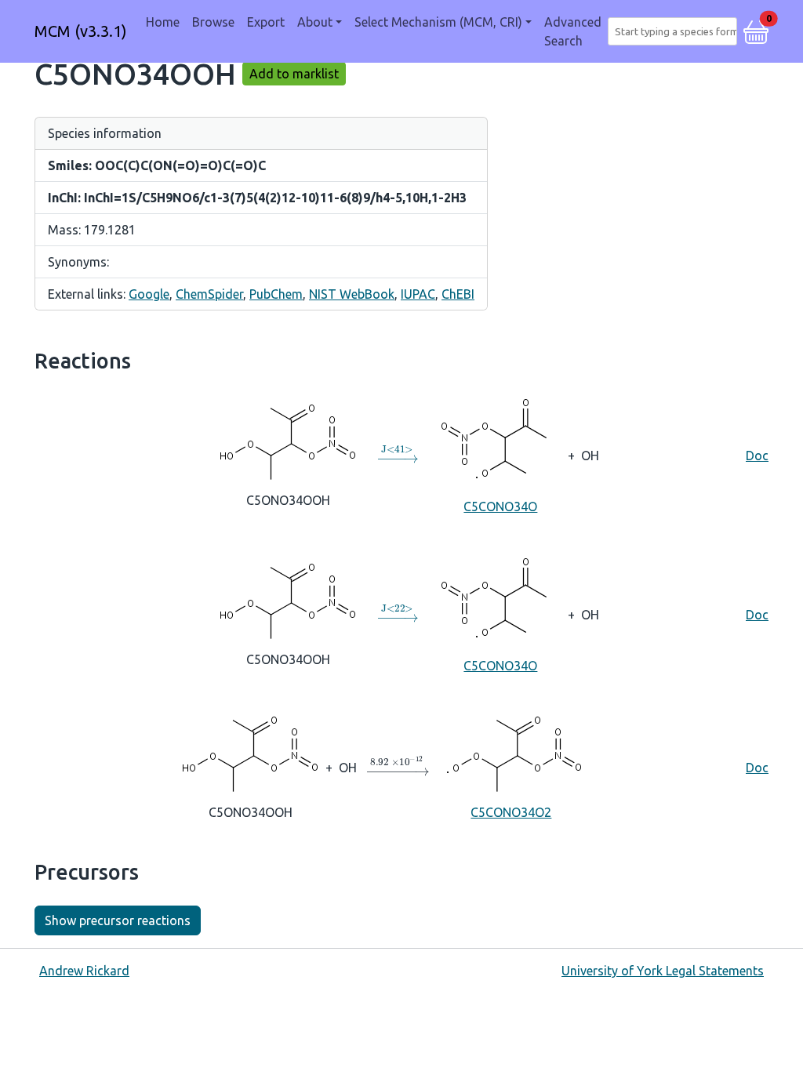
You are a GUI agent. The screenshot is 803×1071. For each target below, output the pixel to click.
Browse (213, 22)
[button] (755, 30)
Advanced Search (572, 31)
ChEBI (457, 294)
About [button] (314, 22)
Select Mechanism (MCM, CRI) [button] (438, 22)
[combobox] (675, 31)
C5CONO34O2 (511, 812)
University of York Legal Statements (662, 971)
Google (149, 294)
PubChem (276, 294)
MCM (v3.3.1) (81, 31)
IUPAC (418, 294)
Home (163, 22)
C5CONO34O (500, 506)
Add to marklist (294, 74)
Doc (757, 455)
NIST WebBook (351, 294)
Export (266, 22)
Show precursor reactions (118, 920)
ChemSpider (209, 294)
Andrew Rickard (84, 971)
